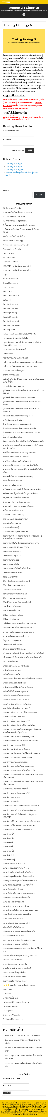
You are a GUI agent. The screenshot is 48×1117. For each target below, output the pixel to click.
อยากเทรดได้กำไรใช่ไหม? (13, 645)
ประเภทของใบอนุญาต (12, 485)
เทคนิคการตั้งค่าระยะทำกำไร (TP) (17, 721)
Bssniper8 (9, 1063)
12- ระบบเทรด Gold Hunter (15, 216)
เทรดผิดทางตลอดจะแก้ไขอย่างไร (16, 897)
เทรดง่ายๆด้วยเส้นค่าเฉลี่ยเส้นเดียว (18, 872)
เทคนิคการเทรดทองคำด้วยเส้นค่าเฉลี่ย (19, 770)
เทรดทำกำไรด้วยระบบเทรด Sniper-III (19, 893)
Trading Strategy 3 (11, 313)
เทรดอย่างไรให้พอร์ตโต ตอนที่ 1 (16, 923)
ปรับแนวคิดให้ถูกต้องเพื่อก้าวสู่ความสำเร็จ (20, 493)
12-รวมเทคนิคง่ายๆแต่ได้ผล (15, 221)
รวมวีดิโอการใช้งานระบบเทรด (15, 519)
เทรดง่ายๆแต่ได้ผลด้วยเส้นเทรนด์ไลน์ (18, 876)
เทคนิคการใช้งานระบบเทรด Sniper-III (19, 825)
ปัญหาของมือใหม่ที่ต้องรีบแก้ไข (16, 498)
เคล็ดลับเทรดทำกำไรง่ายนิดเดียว (16, 695)
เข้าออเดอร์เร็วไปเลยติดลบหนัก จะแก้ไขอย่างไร (22, 657)
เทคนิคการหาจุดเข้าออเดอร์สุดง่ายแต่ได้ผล (20, 741)
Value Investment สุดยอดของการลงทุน (19, 334)
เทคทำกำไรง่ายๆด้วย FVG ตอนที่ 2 (17, 708)
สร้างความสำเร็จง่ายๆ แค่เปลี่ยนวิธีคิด (18, 632)
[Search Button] (23, 14)
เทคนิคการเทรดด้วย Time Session (17, 758)
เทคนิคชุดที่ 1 (8, 834)
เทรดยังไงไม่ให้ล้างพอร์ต (13, 902)
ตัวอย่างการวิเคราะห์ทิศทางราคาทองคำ (19, 428)
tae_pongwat (11, 1040)
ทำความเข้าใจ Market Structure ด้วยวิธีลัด (20, 465)
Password (7, 139)
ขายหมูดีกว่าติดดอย (11, 375)
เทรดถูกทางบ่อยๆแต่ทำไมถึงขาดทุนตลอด (20, 881)
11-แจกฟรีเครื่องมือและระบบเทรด (17, 212)
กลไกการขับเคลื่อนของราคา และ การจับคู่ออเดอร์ (23, 362)
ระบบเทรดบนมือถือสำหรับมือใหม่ (17, 568)
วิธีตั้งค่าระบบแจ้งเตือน (12, 589)
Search (6, 190)
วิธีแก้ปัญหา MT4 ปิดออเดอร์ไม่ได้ (17, 602)
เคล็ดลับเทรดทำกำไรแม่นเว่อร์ (16, 700)
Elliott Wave (8, 253)
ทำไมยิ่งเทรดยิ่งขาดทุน (12, 481)
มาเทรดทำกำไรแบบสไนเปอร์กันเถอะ (18, 506)
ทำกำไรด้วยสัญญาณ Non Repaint (17, 461)
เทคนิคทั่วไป (8, 855)
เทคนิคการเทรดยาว (11, 797)
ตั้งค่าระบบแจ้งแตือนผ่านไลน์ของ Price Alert (21, 433)
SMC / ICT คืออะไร (11, 296)
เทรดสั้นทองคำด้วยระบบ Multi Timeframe (20, 910)
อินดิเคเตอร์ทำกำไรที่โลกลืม (14, 649)
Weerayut (9, 1035)
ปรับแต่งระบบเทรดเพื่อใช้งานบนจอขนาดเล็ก (22, 489)
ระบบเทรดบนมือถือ (11, 560)
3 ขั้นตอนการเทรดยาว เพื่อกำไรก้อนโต (19, 225)
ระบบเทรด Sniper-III (24, 7)
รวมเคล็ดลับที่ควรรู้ (11, 527)
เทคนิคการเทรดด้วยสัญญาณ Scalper (18, 766)
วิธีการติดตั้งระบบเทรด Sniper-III (16, 581)
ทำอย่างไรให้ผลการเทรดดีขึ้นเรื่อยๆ (18, 476)
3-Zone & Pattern (10, 1006)
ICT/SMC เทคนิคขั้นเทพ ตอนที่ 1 (17, 266)
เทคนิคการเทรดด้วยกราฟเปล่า (15, 762)
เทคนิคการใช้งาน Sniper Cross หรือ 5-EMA (21, 821)
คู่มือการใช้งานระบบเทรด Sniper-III (18, 416)
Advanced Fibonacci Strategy (16, 1002)
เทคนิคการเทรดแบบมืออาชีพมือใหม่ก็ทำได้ (21, 806)
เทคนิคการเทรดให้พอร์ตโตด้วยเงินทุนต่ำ (20, 810)
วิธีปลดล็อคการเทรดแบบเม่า (15, 594)
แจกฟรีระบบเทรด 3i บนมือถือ (15, 944)
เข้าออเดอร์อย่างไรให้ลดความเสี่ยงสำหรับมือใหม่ (23, 653)
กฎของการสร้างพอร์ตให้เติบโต (15, 338)
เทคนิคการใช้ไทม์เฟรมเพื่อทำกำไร (17, 830)
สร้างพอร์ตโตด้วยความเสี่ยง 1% (16, 636)
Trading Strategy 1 (14, 163)
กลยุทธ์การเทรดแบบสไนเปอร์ (15, 358)
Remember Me (18, 151)
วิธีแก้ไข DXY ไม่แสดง (12, 606)
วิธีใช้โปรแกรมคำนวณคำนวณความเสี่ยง (19, 623)
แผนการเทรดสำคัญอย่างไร (14, 972)
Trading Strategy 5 (11, 321)
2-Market (7, 994)
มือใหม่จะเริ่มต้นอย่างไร (13, 510)
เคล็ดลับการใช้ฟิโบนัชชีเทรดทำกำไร (18, 687)
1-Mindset (7, 989)
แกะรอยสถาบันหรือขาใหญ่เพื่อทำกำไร (19, 940)
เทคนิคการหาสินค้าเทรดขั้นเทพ (16, 749)
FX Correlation (9, 257)
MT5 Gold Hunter (10, 279)
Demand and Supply (12, 249)
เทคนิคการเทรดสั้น (11, 801)
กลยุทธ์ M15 (8, 354)
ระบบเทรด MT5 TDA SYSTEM (16, 547)
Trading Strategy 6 (14, 169)
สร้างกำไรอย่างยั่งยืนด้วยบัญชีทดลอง (18, 628)
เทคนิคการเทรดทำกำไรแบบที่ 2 (16, 793)
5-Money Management (13, 1019)
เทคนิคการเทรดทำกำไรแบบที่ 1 (16, 789)
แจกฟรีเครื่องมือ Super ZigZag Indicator (20, 955)
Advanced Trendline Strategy (16, 245)
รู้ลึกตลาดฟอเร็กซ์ (10, 577)
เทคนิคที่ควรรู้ (9, 859)
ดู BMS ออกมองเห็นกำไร (13, 420)
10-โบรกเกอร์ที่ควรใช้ (12, 208)
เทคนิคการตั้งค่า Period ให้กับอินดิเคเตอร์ (20, 712)
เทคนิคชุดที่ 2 (8, 838)
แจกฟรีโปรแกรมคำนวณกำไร (15, 964)
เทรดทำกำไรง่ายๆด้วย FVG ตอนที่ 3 (18, 885)
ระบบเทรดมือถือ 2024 (12, 573)
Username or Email (11, 130)
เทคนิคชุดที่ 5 (8, 851)
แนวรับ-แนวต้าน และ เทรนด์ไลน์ (17, 968)
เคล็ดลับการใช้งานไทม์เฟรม (14, 683)
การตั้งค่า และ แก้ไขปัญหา (13, 370)
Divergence (8, 1011)
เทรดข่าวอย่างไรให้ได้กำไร (14, 864)
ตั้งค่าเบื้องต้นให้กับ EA (12, 437)
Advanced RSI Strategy (13, 240)
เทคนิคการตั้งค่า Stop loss (14, 717)
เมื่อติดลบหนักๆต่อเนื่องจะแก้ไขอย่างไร (19, 931)
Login (5, 274)
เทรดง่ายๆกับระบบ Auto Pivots (16, 868)
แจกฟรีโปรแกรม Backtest (14, 960)
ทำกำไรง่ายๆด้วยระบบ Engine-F (16, 457)
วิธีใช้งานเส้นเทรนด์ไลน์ (13, 615)
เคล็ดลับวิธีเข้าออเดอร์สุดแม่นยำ (16, 691)
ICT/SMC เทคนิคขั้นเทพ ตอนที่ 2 (17, 270)
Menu (7, 2)
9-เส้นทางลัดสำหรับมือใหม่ (14, 236)
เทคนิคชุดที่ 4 (8, 847)
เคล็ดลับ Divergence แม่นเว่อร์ (16, 666)
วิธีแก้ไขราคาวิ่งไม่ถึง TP (13, 611)
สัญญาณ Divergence (12, 640)
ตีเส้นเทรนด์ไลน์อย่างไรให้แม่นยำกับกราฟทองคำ (23, 441)
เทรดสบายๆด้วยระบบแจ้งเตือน (16, 906)
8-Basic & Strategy (11, 1015)
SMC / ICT (7, 291)
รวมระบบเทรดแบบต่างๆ (13, 515)
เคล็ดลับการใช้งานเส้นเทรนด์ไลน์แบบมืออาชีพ (22, 678)
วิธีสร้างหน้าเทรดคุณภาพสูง (14, 598)
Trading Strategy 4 (11, 317)
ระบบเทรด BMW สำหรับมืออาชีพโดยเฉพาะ (21, 543)
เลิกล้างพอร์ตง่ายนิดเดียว (13, 936)
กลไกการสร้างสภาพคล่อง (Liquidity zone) (20, 366)
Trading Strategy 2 (14, 166)
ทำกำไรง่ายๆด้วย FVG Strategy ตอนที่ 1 (19, 452)
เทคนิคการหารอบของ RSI (14, 745)
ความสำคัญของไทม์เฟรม (13, 386)
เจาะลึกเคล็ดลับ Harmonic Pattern (17, 704)
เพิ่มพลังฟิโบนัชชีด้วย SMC (14, 927)
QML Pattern (8, 287)
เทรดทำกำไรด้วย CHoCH (13, 889)
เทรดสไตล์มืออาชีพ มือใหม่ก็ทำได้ (17, 914)
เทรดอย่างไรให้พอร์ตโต (13, 919)
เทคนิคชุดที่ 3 (8, 842)
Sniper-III (7, 300)
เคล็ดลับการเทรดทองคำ (13, 670)
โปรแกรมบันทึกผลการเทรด (14, 977)
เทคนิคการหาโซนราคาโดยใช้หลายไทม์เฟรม (21, 753)
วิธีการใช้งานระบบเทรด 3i (14, 585)
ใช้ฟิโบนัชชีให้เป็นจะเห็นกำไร (15, 981)
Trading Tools (9, 329)
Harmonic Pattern (10, 262)
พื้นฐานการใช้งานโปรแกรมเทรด (16, 502)
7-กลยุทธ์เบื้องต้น (10, 998)
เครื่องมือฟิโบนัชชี (10, 662)
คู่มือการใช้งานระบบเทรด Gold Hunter (19, 397)
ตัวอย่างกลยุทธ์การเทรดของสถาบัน (17, 424)
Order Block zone (10, 283)
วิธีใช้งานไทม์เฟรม (11, 619)
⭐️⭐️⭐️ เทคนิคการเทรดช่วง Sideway (19, 985)
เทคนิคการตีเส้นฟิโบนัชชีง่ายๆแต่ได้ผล (19, 725)
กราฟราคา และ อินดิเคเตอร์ (14, 349)
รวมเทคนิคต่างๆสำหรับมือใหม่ (15, 532)
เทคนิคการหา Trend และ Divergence (18, 736)
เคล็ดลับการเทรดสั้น (11, 674)
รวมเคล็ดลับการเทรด (12, 523)
